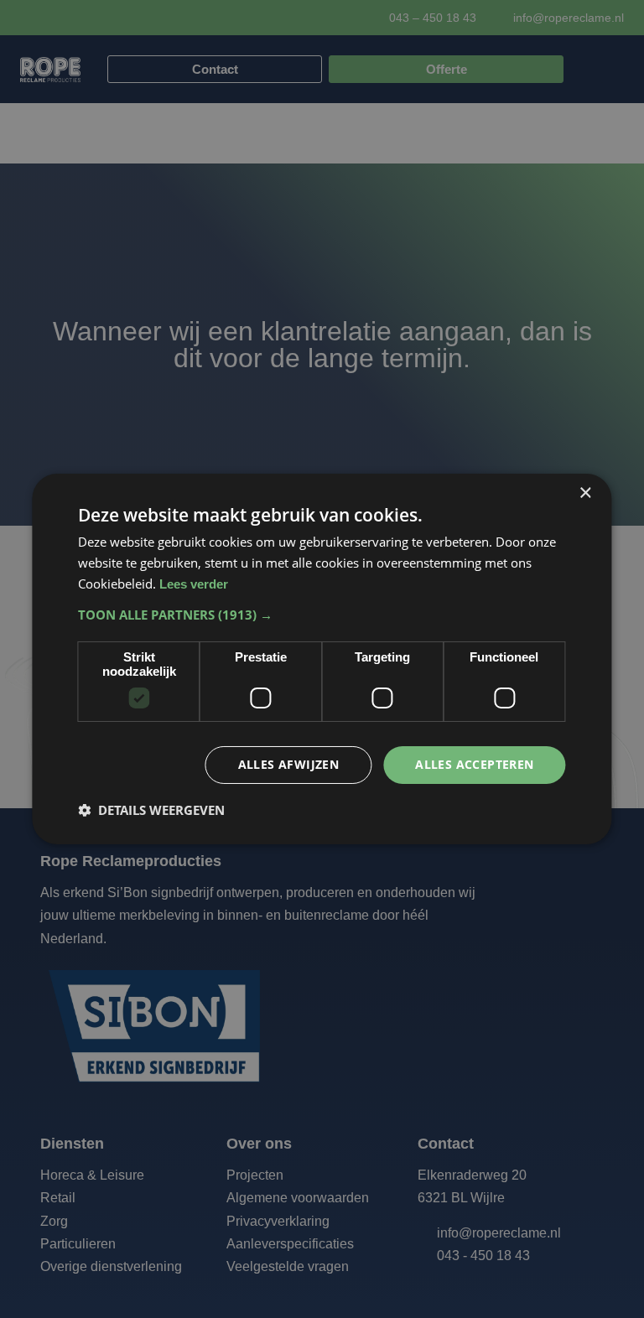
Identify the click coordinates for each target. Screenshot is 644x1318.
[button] (321, 614)
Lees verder (193, 584)
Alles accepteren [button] (474, 764)
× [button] (585, 493)
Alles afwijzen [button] (289, 764)
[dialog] (321, 659)
